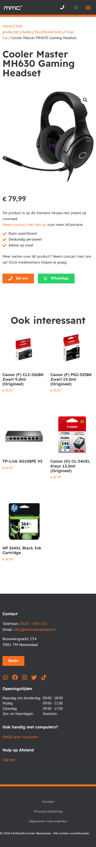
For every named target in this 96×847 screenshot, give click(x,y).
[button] (88, 7)
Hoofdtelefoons (49, 31)
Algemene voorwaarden (48, 821)
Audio (27, 31)
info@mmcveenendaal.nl (35, 629)
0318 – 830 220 (33, 623)
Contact (48, 801)
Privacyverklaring (48, 811)
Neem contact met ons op (24, 224)
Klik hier (9, 759)
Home (7, 25)
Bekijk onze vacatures (20, 736)
